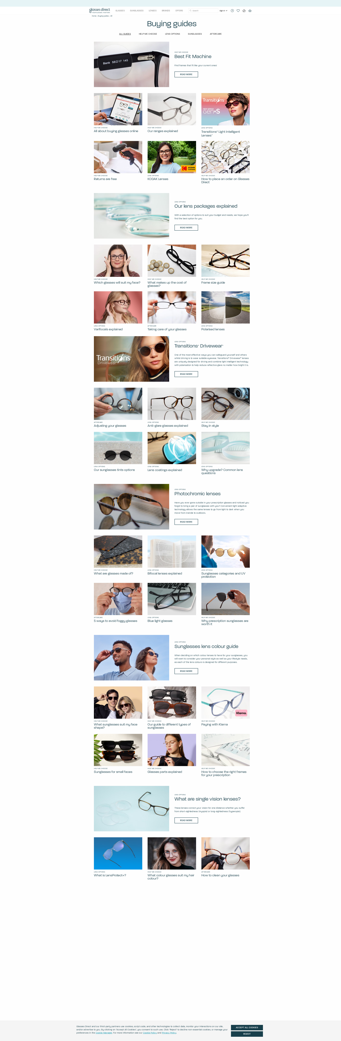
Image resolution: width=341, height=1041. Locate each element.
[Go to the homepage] (99, 10)
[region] (223, 11)
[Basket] (250, 11)
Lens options (172, 34)
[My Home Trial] (244, 11)
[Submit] (190, 11)
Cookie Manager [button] (104, 1033)
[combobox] (203, 11)
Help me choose (148, 34)
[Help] (232, 11)
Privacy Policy (169, 1033)
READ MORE (186, 74)
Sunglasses (195, 34)
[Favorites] (238, 11)
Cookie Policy (150, 1033)
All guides (125, 34)
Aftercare (216, 34)
